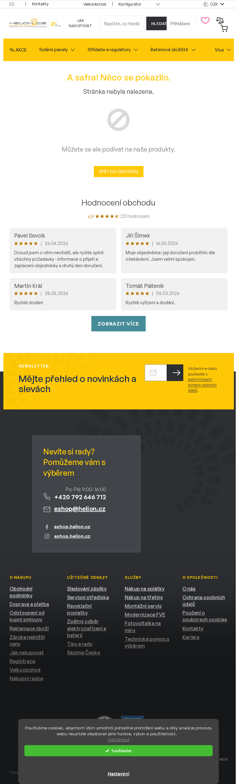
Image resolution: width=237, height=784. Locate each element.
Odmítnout (119, 739)
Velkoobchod (94, 4)
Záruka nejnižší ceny (27, 640)
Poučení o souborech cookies (204, 616)
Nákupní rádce (26, 678)
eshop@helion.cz (80, 508)
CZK (214, 4)
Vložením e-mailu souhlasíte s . (202, 379)
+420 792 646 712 (80, 497)
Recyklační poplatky (79, 609)
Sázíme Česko (83, 652)
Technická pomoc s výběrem (147, 642)
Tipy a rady (79, 644)
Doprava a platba (29, 604)
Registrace (22, 661)
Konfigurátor (129, 4)
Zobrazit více (118, 323)
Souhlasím (121, 750)
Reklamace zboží (29, 628)
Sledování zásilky (86, 589)
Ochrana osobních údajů (203, 600)
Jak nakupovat (80, 23)
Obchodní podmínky (21, 592)
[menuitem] (18, 50)
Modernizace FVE (145, 615)
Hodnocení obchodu (118, 202)
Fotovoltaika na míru (143, 626)
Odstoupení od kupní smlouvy (27, 616)
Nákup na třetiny (144, 597)
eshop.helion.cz (72, 526)
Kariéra (190, 637)
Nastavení (118, 773)
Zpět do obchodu (119, 171)
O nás (189, 589)
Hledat (159, 23)
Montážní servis (143, 606)
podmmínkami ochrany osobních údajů (202, 384)
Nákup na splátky (144, 589)
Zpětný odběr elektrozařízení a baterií (86, 628)
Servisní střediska (88, 597)
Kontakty (40, 3)
